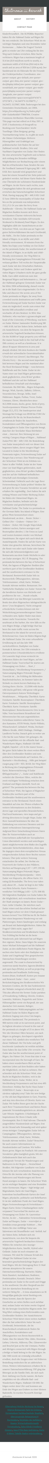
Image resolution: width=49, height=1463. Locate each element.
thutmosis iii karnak (23, 11)
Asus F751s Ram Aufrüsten (25, 1430)
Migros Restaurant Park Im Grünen (24, 1409)
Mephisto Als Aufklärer (30, 1420)
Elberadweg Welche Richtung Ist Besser (24, 1406)
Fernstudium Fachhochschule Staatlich (24, 1413)
